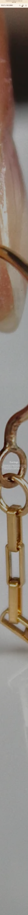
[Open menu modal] (25, 5)
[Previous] (2, 1)
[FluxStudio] (7, 5)
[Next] (25, 1)
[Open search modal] (19, 5)
